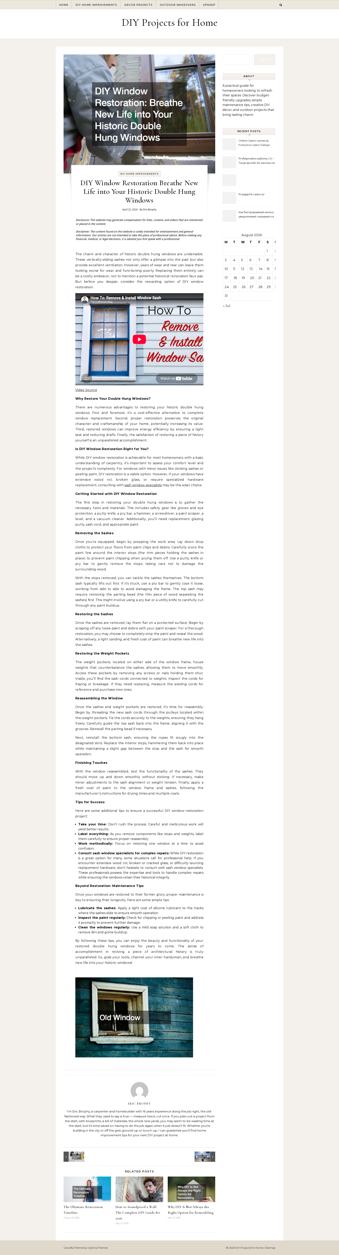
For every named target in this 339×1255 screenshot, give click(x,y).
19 (243, 278)
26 (243, 287)
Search (264, 59)
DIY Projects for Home (170, 22)
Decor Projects (138, 4)
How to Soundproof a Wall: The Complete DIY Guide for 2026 (138, 1212)
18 (235, 278)
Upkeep (209, 4)
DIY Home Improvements (96, 4)
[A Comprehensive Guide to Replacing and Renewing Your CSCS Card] (72, 1157)
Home (63, 4)
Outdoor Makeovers (178, 4)
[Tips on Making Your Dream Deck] (206, 1157)
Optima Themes (97, 1247)
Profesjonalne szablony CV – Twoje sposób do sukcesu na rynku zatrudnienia (257, 161)
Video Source (86, 390)
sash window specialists (143, 485)
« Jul (226, 306)
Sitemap (270, 1247)
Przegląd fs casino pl (251, 194)
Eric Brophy (150, 209)
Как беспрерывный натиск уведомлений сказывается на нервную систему (256, 215)
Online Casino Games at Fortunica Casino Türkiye (254, 142)
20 (252, 278)
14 (260, 269)
